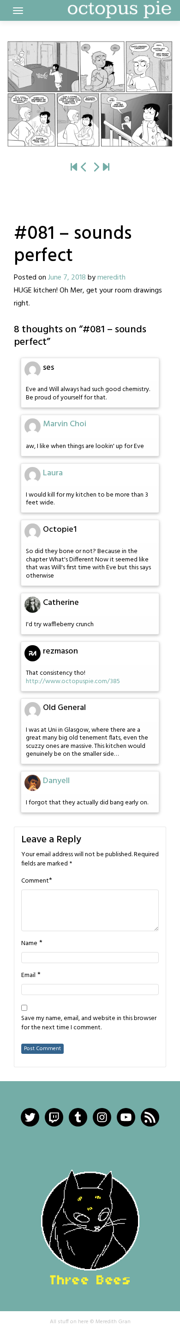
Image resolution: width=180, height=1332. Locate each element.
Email (28, 975)
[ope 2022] (106, 167)
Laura (53, 473)
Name (29, 943)
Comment (35, 881)
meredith (111, 278)
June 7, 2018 (67, 278)
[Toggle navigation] (18, 11)
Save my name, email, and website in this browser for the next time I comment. (88, 1023)
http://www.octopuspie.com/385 (73, 681)
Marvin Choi (64, 424)
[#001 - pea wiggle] (74, 167)
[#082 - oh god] (90, 94)
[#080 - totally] (84, 167)
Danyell (56, 781)
